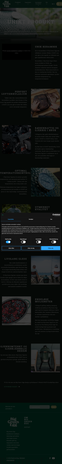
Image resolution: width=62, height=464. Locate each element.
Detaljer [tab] (31, 219)
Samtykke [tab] (11, 219)
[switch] (23, 242)
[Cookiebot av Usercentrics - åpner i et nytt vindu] (53, 215)
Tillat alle (50, 248)
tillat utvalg (31, 248)
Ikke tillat (11, 248)
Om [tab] (51, 219)
